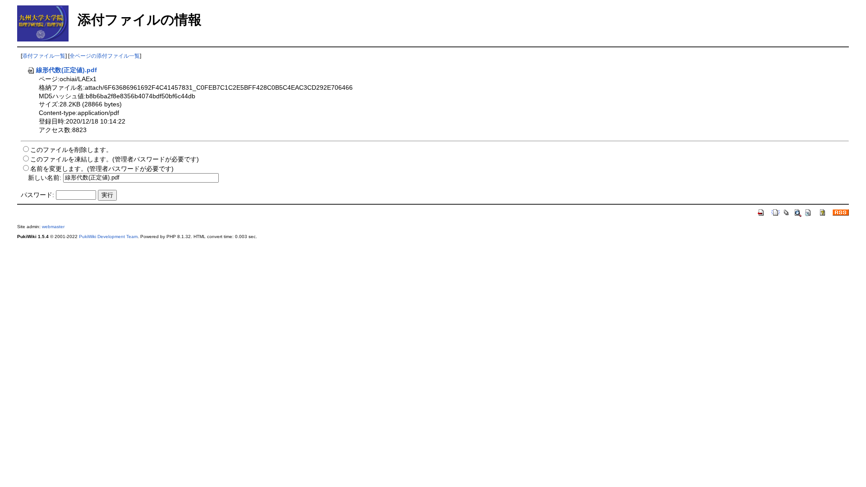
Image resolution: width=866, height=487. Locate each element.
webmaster (53, 226)
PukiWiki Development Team (108, 236)
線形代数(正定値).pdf (66, 70)
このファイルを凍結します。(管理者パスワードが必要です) (114, 159)
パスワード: (37, 194)
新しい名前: (44, 177)
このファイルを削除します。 (71, 149)
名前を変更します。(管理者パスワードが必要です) (102, 168)
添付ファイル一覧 (43, 56)
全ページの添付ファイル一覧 (104, 56)
